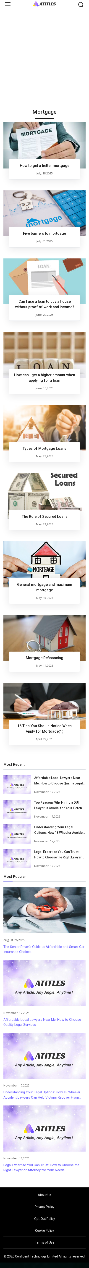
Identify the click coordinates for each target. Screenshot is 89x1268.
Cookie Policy (44, 1230)
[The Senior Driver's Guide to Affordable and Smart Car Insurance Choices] (44, 910)
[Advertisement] (44, 55)
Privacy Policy (44, 1207)
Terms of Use (44, 1242)
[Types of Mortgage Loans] (44, 428)
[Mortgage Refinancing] (44, 638)
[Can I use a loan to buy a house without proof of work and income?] (44, 281)
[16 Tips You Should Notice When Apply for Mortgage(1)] (44, 706)
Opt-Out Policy (44, 1219)
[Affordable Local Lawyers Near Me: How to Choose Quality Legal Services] (17, 784)
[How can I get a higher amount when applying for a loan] (44, 355)
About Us (44, 1195)
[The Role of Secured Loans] (44, 496)
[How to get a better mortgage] (44, 145)
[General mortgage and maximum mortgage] (44, 564)
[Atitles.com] (44, 4)
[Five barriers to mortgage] (44, 213)
